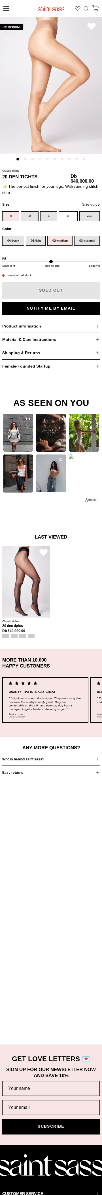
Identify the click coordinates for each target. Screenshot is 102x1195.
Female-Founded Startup (26, 366)
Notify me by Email (51, 308)
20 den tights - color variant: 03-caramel (31, 636)
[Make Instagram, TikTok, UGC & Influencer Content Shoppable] (91, 501)
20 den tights (12, 626)
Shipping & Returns (21, 353)
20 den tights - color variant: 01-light (14, 636)
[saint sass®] (51, 8)
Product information (21, 326)
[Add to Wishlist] (91, 26)
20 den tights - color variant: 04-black (5, 636)
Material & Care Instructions (29, 339)
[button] (86, 8)
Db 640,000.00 (13, 631)
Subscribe (51, 1126)
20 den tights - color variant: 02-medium (22, 636)
